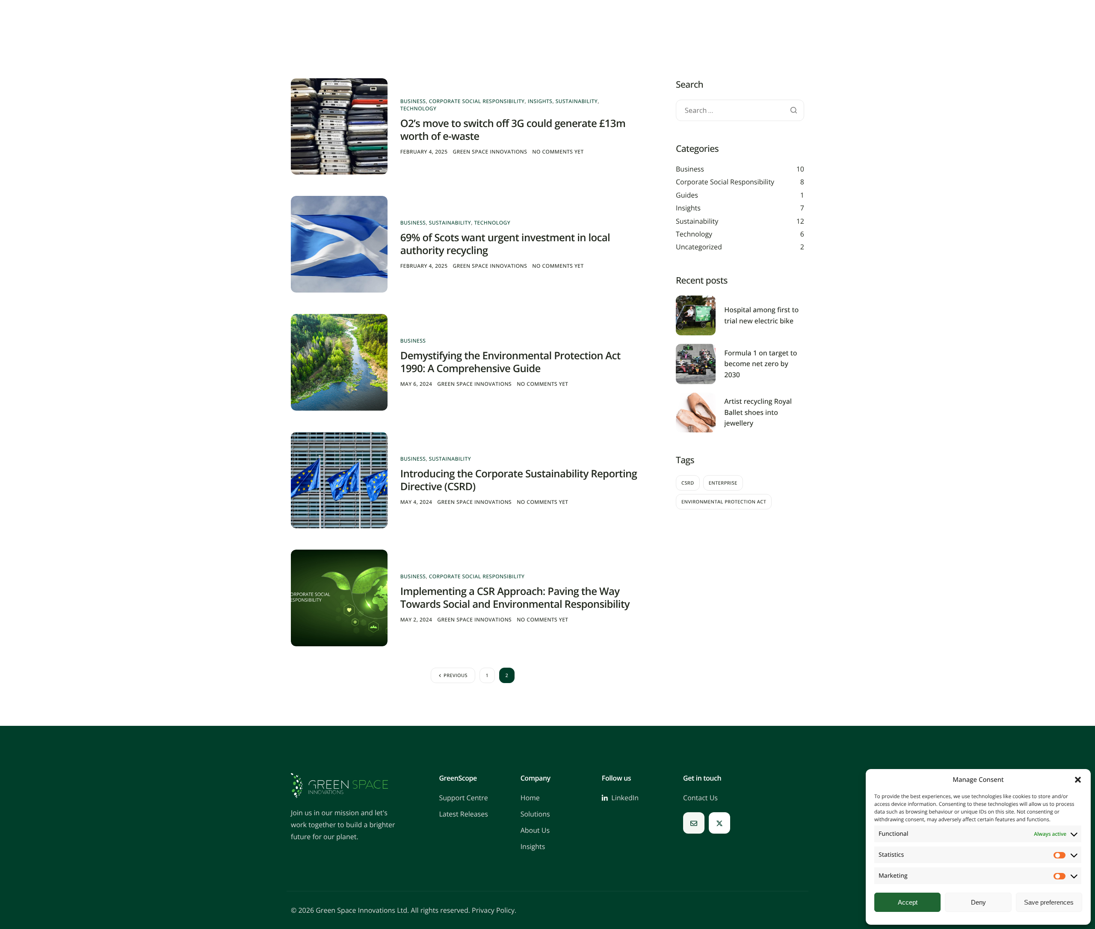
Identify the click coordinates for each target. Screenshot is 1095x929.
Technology (418, 108)
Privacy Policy (493, 910)
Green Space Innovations (490, 151)
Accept (907, 902)
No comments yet (557, 151)
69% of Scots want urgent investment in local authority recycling (505, 244)
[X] (719, 823)
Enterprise (723, 483)
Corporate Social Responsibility (477, 101)
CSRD (687, 483)
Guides (687, 195)
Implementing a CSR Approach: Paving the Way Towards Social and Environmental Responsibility (515, 597)
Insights (540, 101)
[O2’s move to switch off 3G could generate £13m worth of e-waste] (339, 125)
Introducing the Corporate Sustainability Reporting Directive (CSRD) (518, 480)
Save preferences (1049, 902)
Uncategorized (699, 246)
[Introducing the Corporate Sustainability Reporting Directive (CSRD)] (339, 480)
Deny (978, 902)
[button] (1078, 779)
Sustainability (577, 101)
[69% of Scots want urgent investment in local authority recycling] (339, 244)
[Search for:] (740, 111)
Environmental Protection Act (723, 502)
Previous (456, 675)
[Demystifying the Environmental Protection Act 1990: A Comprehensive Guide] (339, 362)
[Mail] (693, 823)
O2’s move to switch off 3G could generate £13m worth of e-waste (512, 129)
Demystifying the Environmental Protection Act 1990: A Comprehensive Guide (510, 362)
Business (413, 101)
